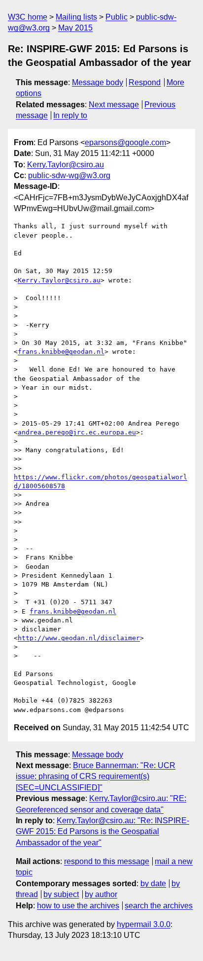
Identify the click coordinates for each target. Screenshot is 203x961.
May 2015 (75, 28)
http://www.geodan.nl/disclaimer (79, 638)
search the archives (159, 905)
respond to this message (106, 861)
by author (101, 894)
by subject (61, 894)
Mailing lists (76, 17)
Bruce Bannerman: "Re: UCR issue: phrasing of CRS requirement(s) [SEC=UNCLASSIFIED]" (95, 776)
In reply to (70, 115)
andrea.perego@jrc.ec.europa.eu (77, 432)
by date (153, 883)
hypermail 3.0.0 (143, 924)
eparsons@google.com (125, 142)
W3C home (27, 17)
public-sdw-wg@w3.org (69, 175)
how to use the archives (78, 905)
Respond (145, 82)
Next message (114, 104)
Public (116, 17)
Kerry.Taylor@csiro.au (65, 164)
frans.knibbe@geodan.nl (61, 351)
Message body (97, 82)
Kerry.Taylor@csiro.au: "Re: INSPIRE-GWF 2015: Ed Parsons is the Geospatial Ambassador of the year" (102, 831)
